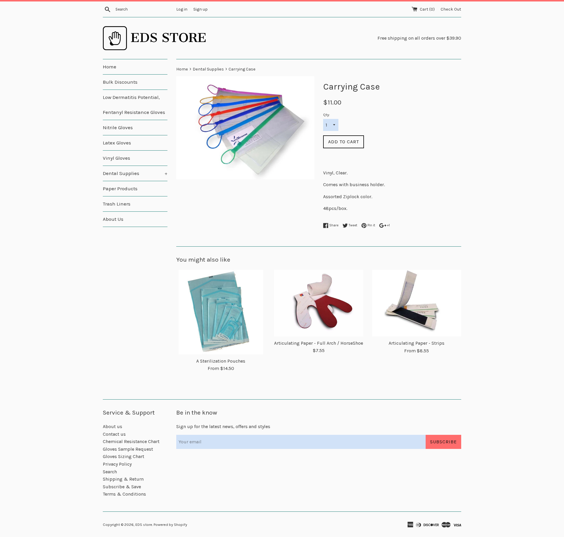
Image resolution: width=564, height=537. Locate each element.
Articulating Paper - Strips (416, 343)
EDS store (143, 524)
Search (110, 471)
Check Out (451, 9)
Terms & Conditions (124, 494)
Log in (181, 9)
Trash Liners (116, 204)
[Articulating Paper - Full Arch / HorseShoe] (318, 303)
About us (112, 426)
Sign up (200, 9)
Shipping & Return (123, 479)
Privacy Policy (117, 464)
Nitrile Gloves (118, 127)
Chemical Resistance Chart (131, 441)
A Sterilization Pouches (220, 361)
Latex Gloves (117, 143)
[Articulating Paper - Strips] (416, 303)
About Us (113, 219)
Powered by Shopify (170, 524)
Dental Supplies (135, 173)
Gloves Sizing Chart (123, 456)
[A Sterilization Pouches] (220, 312)
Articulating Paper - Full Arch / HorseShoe (318, 343)
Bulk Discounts (120, 82)
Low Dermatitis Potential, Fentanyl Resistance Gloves (134, 104)
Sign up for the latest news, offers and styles (223, 426)
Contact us (114, 434)
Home (109, 67)
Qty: (326, 114)
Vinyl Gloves (116, 158)
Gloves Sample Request (128, 449)
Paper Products (120, 188)
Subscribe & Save (122, 486)
